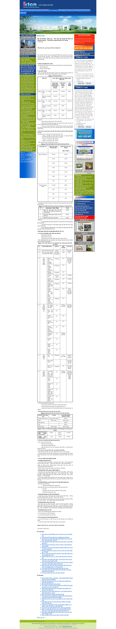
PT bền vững (76, 10)
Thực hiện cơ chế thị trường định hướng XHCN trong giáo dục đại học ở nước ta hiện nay (57, 586)
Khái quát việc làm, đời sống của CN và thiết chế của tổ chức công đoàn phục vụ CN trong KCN (56, 566)
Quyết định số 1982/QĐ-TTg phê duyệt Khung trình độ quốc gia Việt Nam (28, 107)
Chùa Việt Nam (25, 59)
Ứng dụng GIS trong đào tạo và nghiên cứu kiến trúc (56, 537)
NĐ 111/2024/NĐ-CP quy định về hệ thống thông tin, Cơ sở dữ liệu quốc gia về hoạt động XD (28, 114)
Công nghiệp (62, 10)
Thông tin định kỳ (26, 94)
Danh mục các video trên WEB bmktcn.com (28, 141)
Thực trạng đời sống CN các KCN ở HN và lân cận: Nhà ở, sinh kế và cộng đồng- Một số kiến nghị (57, 563)
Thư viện (83, 10)
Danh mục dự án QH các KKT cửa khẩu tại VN (28, 150)
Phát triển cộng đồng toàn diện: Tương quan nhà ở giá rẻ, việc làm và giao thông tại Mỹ (57, 560)
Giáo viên (40, 10)
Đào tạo (35, 10)
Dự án (88, 10)
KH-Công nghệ (53, 10)
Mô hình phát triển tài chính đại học (51, 584)
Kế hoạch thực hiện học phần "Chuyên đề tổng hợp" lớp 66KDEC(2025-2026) (83, 187)
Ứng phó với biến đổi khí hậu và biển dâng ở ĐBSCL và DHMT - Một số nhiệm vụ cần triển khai (56, 605)
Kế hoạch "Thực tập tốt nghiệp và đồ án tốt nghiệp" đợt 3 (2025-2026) (84, 190)
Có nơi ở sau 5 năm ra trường (85, 74)
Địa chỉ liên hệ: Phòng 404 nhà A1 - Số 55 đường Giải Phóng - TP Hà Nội (58, 625)
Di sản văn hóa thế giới (27, 58)
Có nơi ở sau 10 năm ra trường (85, 75)
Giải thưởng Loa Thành (27, 103)
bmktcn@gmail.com (67, 626)
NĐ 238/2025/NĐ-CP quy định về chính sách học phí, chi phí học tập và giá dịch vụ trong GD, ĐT (28, 119)
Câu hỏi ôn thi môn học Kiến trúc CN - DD (27, 97)
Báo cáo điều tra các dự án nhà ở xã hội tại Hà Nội (55, 615)
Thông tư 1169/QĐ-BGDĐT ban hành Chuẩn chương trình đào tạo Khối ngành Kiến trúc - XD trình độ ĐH (28, 51)
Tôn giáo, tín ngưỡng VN (28, 62)
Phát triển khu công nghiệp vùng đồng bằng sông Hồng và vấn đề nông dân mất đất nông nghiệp (57, 596)
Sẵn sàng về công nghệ (27, 161)
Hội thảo (23, 157)
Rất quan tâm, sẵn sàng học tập (85, 119)
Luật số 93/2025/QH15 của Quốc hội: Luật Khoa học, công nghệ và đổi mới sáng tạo (28, 130)
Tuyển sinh (23, 13)
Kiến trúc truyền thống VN (28, 63)
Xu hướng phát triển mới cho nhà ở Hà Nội (53, 572)
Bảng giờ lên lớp (25, 102)
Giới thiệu (29, 10)
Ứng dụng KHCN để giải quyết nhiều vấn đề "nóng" (55, 568)
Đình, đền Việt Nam (26, 60)
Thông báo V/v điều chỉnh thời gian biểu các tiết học (83, 177)
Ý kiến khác (80, 81)
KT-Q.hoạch (69, 10)
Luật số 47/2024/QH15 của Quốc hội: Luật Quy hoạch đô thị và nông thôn (28, 125)
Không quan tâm (81, 123)
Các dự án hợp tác (26, 159)
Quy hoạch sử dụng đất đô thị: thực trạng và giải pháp (56, 607)
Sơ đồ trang (93, 621)
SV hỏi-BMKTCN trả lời (27, 73)
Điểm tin (23, 152)
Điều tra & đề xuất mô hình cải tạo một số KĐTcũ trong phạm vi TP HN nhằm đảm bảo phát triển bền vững (56, 609)
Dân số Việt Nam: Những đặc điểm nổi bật (53, 594)
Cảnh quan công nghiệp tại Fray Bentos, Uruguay (89, 172)
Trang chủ (22, 10)
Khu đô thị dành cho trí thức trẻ (84, 159)
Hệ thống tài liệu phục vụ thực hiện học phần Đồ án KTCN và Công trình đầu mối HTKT (28, 137)
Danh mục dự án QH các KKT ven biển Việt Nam (28, 147)
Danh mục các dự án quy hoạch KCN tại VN (28, 144)
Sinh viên (46, 10)
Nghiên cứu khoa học (26, 155)
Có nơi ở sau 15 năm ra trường (85, 77)
